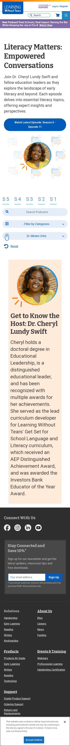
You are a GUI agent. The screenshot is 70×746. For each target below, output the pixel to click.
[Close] (64, 722)
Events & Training (51, 651)
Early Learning (12, 623)
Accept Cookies (34, 740)
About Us (44, 611)
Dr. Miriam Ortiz (36, 236)
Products (11, 651)
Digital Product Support (17, 698)
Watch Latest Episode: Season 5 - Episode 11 (35, 124)
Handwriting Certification (51, 669)
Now (58, 15)
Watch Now (45, 25)
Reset (14, 246)
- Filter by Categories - (37, 224)
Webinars (42, 658)
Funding (41, 635)
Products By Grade (14, 658)
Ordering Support (13, 704)
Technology (10, 681)
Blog (39, 618)
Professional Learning (50, 664)
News (40, 629)
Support (10, 692)
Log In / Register (60, 6)
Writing (8, 635)
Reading (8, 629)
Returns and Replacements (12, 711)
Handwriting (10, 618)
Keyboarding (11, 640)
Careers (41, 623)
